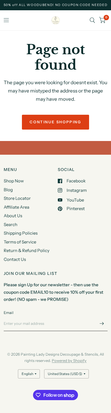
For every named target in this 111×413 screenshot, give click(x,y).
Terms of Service (20, 242)
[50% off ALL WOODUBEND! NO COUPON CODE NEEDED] (56, 5)
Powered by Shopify (69, 360)
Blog (8, 189)
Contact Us (15, 259)
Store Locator (17, 198)
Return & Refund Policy (27, 250)
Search (10, 224)
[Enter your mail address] (102, 323)
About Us (13, 215)
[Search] (92, 20)
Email (8, 312)
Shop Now (14, 181)
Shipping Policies (21, 233)
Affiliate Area (16, 207)
